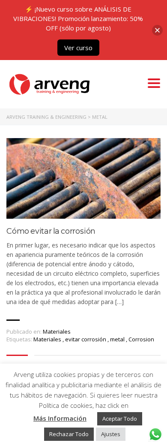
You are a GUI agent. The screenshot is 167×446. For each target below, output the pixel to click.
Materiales (57, 331)
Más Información (59, 418)
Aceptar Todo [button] (119, 418)
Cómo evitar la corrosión (50, 231)
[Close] (157, 30)
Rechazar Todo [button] (69, 434)
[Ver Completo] (83, 178)
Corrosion (141, 339)
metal (118, 339)
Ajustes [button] (110, 434)
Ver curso (78, 47)
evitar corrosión (86, 339)
